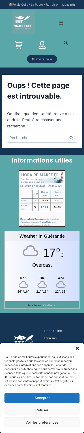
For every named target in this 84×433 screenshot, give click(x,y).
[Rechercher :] (42, 137)
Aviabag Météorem (47, 222)
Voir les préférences (42, 422)
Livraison (50, 338)
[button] (77, 348)
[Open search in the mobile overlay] (65, 43)
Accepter (42, 398)
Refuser (42, 410)
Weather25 (49, 305)
